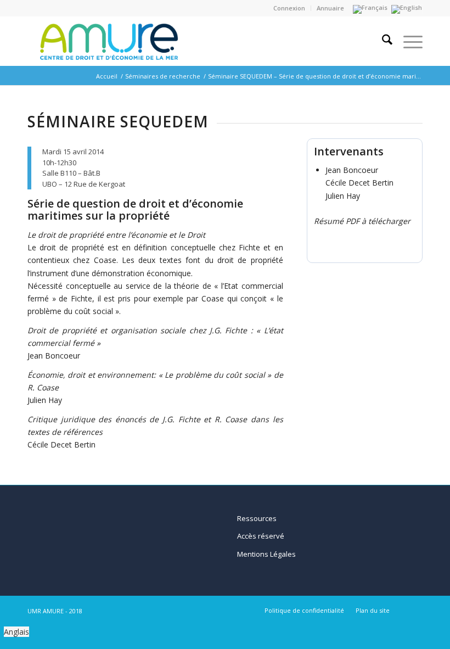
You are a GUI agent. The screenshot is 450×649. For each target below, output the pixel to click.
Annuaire (330, 8)
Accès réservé (260, 536)
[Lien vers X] (414, 610)
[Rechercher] (381, 41)
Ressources (257, 518)
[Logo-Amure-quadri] (107, 41)
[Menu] (407, 41)
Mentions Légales (266, 554)
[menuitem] (289, 8)
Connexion (289, 8)
